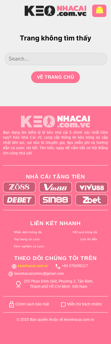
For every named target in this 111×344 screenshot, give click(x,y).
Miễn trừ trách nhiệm (84, 304)
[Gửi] (99, 59)
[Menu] (9, 10)
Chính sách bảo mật (32, 304)
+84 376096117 (75, 266)
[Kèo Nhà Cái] (55, 11)
